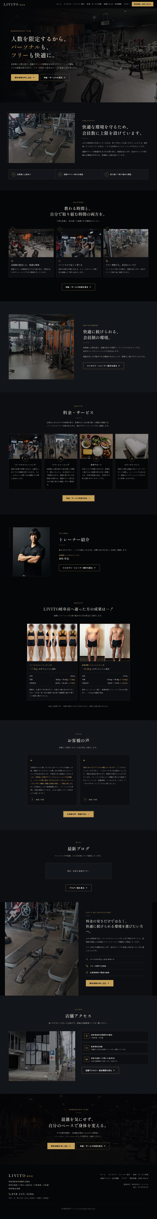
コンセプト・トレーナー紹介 (74, 4)
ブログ (126, 4)
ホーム (59, 4)
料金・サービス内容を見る (77, 498)
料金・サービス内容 (94, 4)
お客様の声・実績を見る (77, 814)
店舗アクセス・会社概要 (112, 4)
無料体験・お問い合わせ (142, 4)
